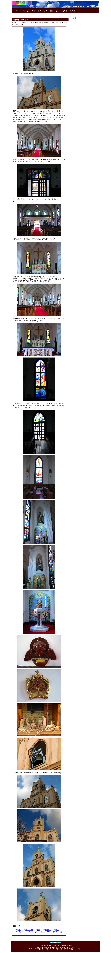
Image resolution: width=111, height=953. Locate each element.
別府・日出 (29, 930)
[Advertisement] (86, 46)
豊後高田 (48, 930)
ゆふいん (25, 11)
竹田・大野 (58, 932)
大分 (33, 11)
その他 (72, 11)
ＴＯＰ (17, 11)
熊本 (39, 11)
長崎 (57, 11)
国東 (38, 930)
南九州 (64, 11)
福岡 (45, 11)
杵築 (57, 930)
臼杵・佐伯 (34, 932)
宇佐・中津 (21, 932)
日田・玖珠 (46, 932)
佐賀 (51, 11)
